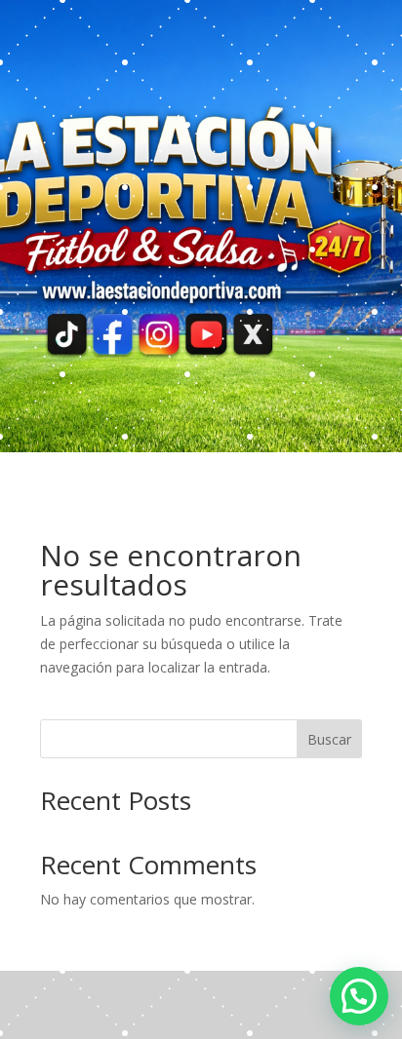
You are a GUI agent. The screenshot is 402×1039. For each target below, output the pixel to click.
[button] (359, 996)
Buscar (329, 739)
